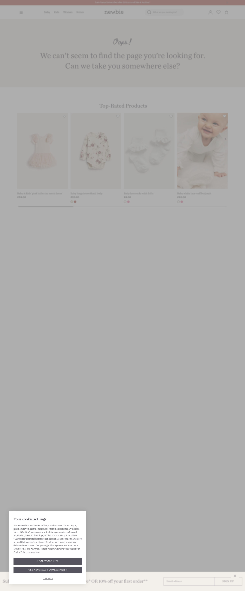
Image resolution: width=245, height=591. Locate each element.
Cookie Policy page (22, 552)
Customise (48, 579)
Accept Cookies (47, 561)
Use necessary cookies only (47, 570)
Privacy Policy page (65, 549)
